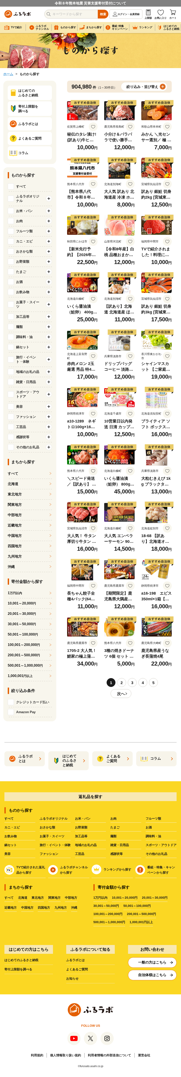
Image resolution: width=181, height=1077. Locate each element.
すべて (21, 186)
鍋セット (10, 845)
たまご (115, 827)
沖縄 (11, 567)
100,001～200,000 (24, 645)
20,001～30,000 (22, 614)
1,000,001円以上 (141, 922)
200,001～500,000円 (141, 914)
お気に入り (161, 18)
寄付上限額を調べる (18, 969)
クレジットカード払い (32, 702)
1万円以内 (100, 897)
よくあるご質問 (77, 969)
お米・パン (82, 818)
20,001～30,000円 (155, 897)
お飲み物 (10, 836)
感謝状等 (116, 854)
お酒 (149, 827)
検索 (103, 14)
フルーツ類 (153, 818)
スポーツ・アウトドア (161, 845)
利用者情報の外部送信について (109, 1055)
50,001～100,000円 (137, 906)
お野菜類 (81, 827)
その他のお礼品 (156, 854)
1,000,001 (20, 676)
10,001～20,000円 (125, 897)
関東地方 (15, 504)
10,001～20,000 (22, 603)
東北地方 (15, 494)
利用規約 (37, 1055)
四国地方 (15, 546)
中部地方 (15, 515)
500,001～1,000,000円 (109, 922)
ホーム (8, 74)
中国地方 (15, 536)
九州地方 (15, 556)
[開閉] (49, 198)
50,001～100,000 (23, 634)
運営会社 (144, 1055)
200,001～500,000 (24, 655)
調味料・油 (153, 836)
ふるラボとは (75, 960)
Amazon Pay (26, 712)
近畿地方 (15, 525)
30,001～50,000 (22, 624)
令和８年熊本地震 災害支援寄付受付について (90, 3)
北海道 (13, 484)
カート (173, 18)
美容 (7, 854)
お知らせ (72, 978)
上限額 (148, 18)
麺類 (113, 836)
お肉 (113, 818)
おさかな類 (47, 827)
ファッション (49, 854)
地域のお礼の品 (86, 845)
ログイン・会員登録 (129, 14)
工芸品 (79, 854)
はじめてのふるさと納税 (21, 960)
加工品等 (81, 836)
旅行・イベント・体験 (55, 845)
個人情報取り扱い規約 (65, 1055)
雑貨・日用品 (119, 845)
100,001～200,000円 (108, 914)
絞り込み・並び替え (142, 87)
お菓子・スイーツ (52, 836)
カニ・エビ (12, 827)
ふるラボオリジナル (54, 818)
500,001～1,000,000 (25, 665)
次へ (121, 694)
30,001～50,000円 (106, 906)
